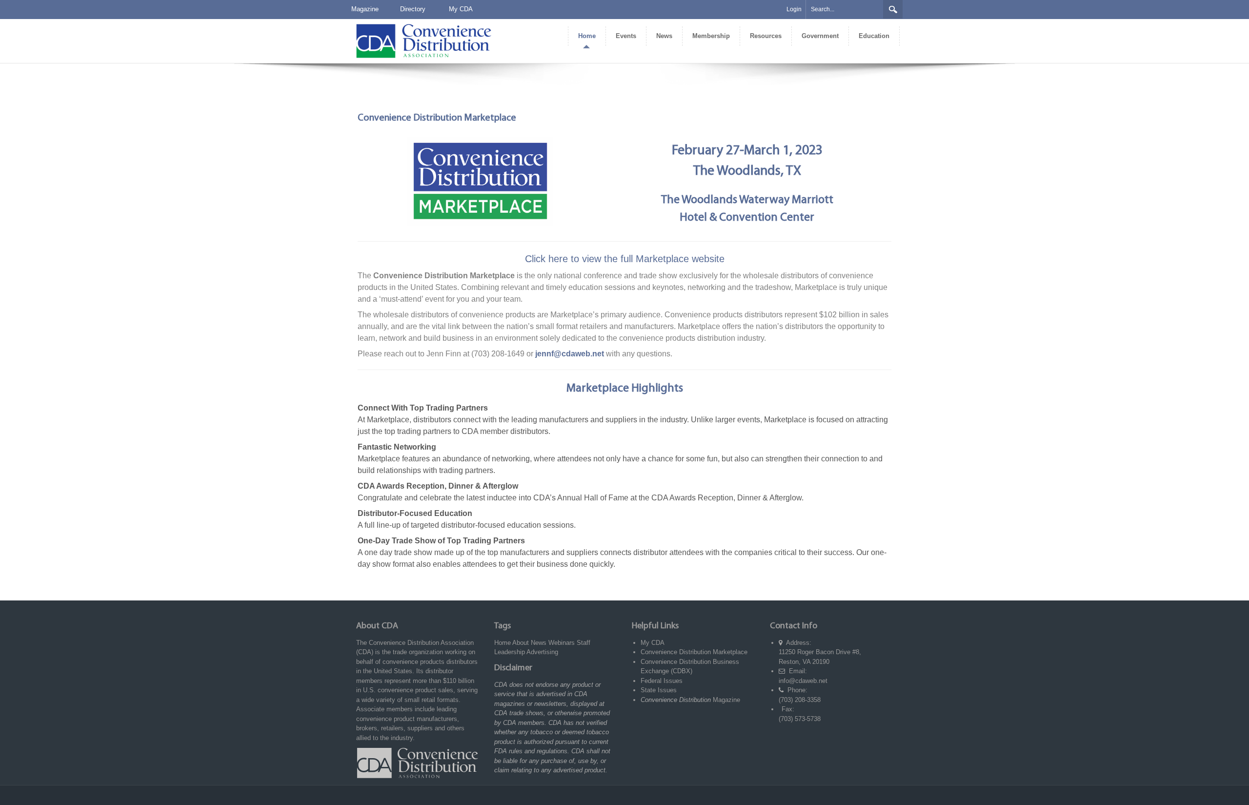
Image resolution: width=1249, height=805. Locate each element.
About (520, 642)
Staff (583, 642)
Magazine (365, 9)
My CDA (461, 9)
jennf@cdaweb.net (569, 354)
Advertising (542, 652)
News (538, 642)
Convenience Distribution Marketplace (694, 652)
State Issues (659, 690)
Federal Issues (662, 680)
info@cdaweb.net (803, 680)
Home (502, 642)
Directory (412, 9)
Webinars (561, 642)
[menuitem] (586, 36)
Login (794, 9)
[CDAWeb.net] (423, 40)
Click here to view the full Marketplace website (625, 258)
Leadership (509, 652)
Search (893, 9)
